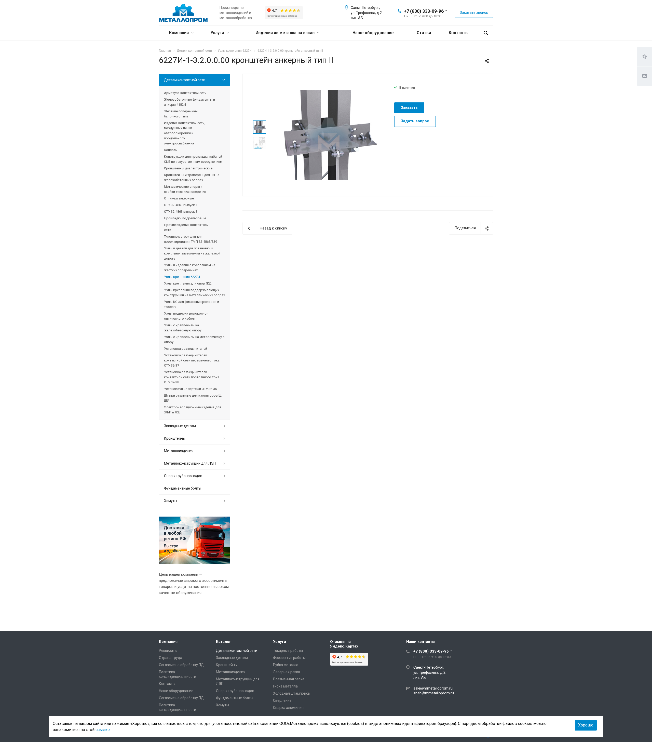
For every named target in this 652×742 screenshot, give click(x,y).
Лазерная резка (286, 672)
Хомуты (170, 501)
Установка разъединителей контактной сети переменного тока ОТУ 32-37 (192, 360)
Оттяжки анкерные (179, 198)
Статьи (424, 32)
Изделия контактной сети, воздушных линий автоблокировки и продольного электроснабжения (184, 133)
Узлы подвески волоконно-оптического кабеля (186, 316)
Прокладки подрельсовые (185, 218)
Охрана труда (170, 658)
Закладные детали (180, 426)
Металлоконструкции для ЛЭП (190, 463)
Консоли (171, 150)
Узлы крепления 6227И (182, 277)
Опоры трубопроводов (183, 476)
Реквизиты (168, 651)
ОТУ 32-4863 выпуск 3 (180, 211)
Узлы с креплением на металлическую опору (194, 339)
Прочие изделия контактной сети (186, 227)
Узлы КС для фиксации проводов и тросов (191, 304)
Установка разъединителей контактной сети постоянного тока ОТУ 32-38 (191, 377)
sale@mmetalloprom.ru (433, 688)
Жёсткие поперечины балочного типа (181, 113)
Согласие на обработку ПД (181, 665)
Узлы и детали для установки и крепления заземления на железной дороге (192, 253)
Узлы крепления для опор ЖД (187, 283)
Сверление (282, 700)
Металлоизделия (178, 451)
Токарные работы (288, 651)
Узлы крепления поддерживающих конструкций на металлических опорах (194, 292)
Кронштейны (174, 438)
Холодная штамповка (291, 693)
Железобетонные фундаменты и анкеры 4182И (189, 102)
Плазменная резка (288, 679)
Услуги (218, 32)
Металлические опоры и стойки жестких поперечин (185, 189)
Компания (179, 32)
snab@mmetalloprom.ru (433, 693)
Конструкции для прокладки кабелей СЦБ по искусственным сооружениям (193, 159)
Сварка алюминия (288, 708)
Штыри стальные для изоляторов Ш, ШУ (193, 398)
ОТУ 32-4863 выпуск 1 (180, 205)
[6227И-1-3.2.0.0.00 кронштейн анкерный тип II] (328, 134)
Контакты (459, 32)
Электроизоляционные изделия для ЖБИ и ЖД (192, 409)
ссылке (103, 729)
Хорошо (585, 725)
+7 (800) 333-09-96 (424, 11)
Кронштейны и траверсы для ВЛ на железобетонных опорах (191, 177)
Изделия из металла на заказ (285, 32)
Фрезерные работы (289, 658)
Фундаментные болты (182, 488)
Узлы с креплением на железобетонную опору (182, 327)
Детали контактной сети (184, 80)
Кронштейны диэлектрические (188, 168)
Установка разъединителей (185, 348)
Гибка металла (285, 686)
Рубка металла (285, 665)
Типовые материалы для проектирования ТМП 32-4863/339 (190, 239)
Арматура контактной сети (185, 93)
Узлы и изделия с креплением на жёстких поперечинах (189, 267)
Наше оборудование (373, 32)
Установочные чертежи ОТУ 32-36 (190, 389)
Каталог (223, 641)
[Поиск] (485, 33)
